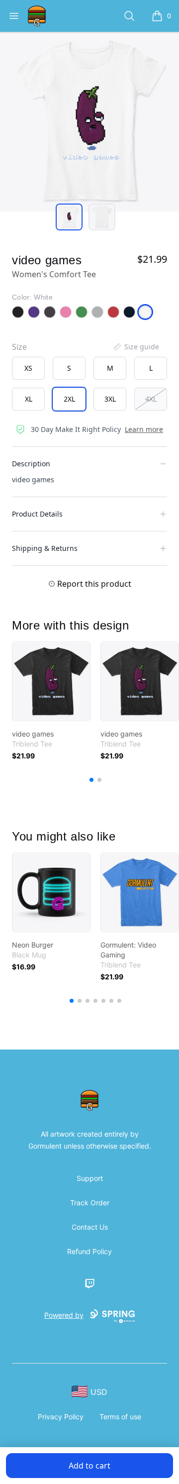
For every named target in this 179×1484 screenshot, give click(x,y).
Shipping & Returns (45, 548)
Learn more (144, 429)
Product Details (37, 514)
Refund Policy (89, 1251)
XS (28, 368)
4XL (151, 399)
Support (90, 1178)
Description (31, 463)
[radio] (28, 368)
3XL (110, 399)
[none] (135, 347)
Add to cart (89, 1465)
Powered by (64, 1315)
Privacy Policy (61, 1416)
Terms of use (120, 1416)
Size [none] (19, 346)
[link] (51, 681)
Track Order (89, 1202)
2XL (69, 399)
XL (28, 399)
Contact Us (90, 1227)
